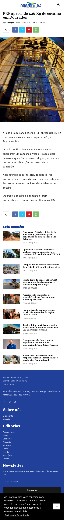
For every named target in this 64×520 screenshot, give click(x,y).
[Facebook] (15, 30)
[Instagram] (10, 402)
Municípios (7, 455)
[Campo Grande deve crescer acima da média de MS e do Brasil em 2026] (11, 269)
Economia (7, 438)
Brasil (5, 435)
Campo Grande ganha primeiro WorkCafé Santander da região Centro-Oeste (39, 312)
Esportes (7, 445)
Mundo (6, 452)
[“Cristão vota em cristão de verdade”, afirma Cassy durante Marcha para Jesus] (11, 299)
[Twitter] (22, 30)
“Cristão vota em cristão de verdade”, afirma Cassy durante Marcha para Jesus (39, 297)
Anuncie (6, 419)
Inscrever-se (32, 490)
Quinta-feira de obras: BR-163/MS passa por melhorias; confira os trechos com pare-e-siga (40, 282)
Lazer (5, 448)
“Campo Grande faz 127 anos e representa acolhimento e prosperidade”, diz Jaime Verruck (40, 342)
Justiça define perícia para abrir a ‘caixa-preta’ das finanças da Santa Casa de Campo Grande (40, 327)
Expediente (8, 415)
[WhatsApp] (36, 30)
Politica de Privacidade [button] (17, 515)
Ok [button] (56, 506)
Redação (10, 22)
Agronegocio (9, 432)
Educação (7, 442)
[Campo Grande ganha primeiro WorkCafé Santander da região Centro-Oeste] (11, 314)
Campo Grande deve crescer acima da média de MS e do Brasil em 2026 (41, 266)
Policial (6, 458)
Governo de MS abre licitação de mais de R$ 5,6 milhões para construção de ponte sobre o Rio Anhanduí (39, 235)
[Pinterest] (29, 30)
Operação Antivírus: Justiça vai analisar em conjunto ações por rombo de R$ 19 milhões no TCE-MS (41, 251)
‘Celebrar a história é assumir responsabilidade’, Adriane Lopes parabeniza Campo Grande (40, 357)
